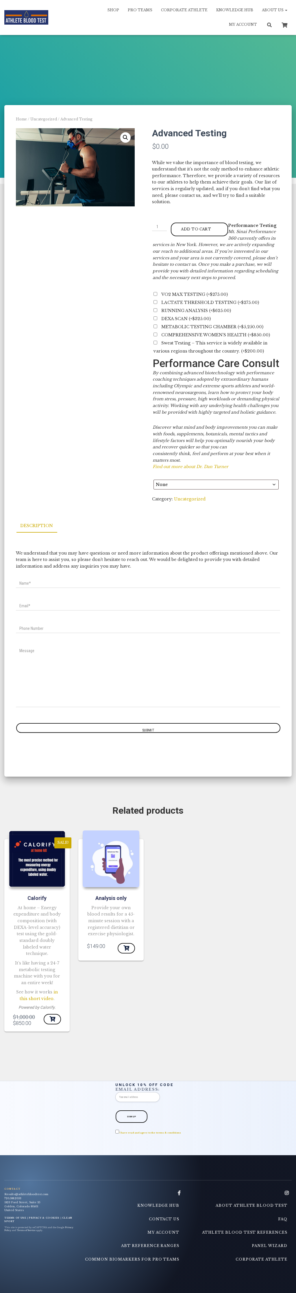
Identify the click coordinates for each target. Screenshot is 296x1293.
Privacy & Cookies (44, 1217)
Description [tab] (36, 525)
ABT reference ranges (150, 1246)
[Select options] (52, 1019)
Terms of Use (15, 1217)
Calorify (37, 898)
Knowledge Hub (234, 10)
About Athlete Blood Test (251, 1205)
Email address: (137, 1089)
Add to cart (196, 229)
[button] (125, 137)
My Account (243, 24)
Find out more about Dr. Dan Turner (190, 466)
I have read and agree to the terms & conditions (150, 1132)
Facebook (179, 1193)
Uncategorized (43, 119)
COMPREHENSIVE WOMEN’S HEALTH (215, 335)
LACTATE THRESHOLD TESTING (210, 302)
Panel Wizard (269, 1246)
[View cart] (284, 24)
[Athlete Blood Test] (26, 17)
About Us (273, 10)
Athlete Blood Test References (244, 1232)
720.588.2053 (12, 1198)
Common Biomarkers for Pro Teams (132, 1259)
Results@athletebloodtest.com (26, 1194)
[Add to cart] (126, 948)
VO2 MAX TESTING (194, 294)
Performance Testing (252, 225)
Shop (113, 10)
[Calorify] (37, 858)
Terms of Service (26, 1230)
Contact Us (164, 1219)
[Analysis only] (111, 858)
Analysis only (111, 898)
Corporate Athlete (184, 10)
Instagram (287, 1193)
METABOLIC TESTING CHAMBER (212, 326)
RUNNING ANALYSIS (196, 310)
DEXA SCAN (186, 318)
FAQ (282, 1219)
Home (21, 119)
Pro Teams (140, 10)
